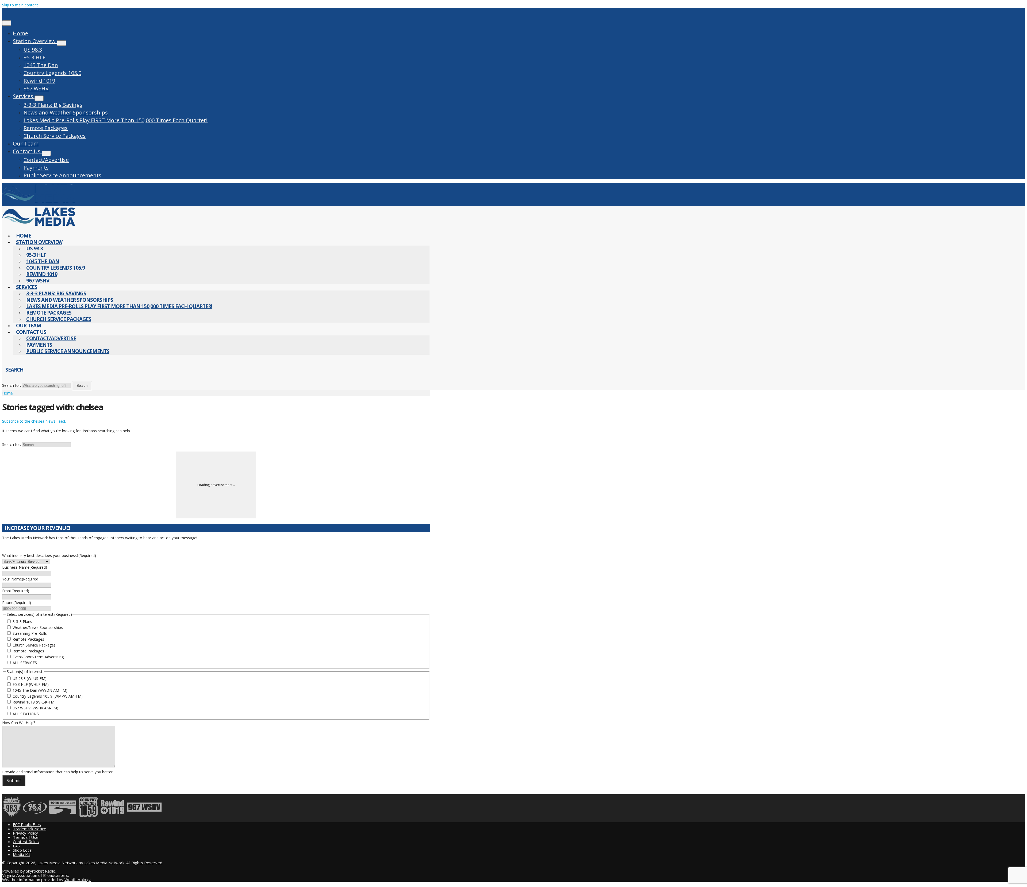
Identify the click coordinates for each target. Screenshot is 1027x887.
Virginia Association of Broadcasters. (35, 875)
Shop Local (22, 850)
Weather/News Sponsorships (38, 627)
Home (20, 33)
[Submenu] (61, 43)
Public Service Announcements (62, 175)
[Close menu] (6, 23)
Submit (14, 780)
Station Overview (35, 41)
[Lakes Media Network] (38, 202)
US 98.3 (33, 49)
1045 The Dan (41, 65)
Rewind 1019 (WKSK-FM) (34, 702)
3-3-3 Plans (22, 621)
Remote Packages (46, 128)
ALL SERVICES (25, 662)
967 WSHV (36, 88)
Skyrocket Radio (40, 871)
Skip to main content (20, 4)
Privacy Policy (25, 833)
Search (81, 386)
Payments (36, 167)
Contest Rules (26, 841)
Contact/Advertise (46, 159)
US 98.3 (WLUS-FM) (30, 678)
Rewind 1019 (39, 80)
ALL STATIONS (26, 713)
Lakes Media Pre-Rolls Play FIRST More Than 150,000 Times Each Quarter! (116, 120)
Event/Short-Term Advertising (38, 656)
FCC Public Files (27, 824)
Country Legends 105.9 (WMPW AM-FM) (48, 696)
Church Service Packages (55, 135)
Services (24, 96)
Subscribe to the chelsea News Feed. (34, 421)
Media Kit (21, 854)
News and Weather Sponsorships (66, 112)
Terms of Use (26, 837)
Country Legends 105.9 (52, 73)
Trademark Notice (29, 828)
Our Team (26, 143)
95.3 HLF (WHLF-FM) (31, 684)
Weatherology (77, 879)
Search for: (11, 385)
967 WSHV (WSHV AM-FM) (35, 707)
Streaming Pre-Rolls (30, 633)
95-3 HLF (34, 57)
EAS (16, 845)
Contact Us (27, 151)
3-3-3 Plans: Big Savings (53, 104)
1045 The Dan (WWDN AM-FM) (40, 690)
